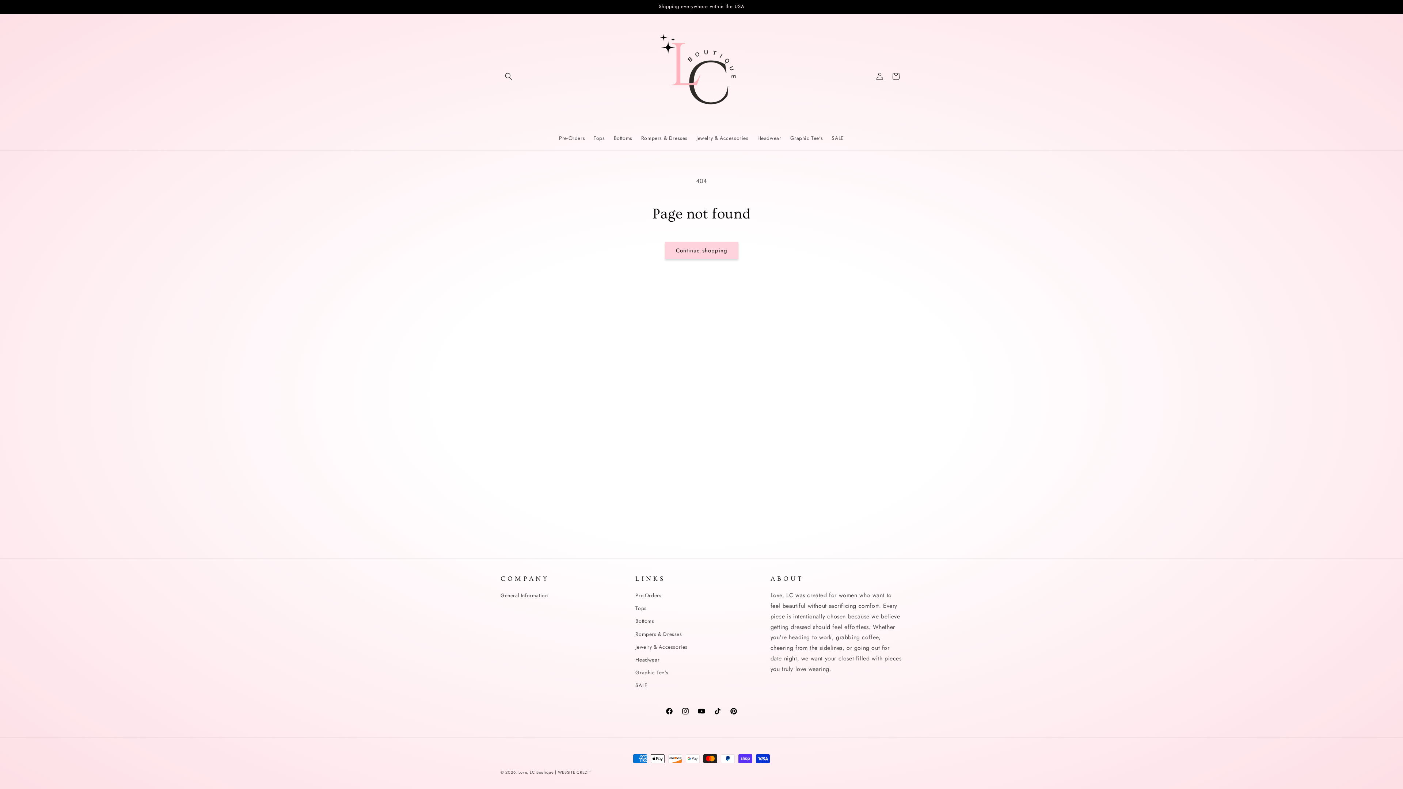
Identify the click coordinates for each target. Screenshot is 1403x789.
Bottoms (644, 621)
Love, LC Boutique (536, 772)
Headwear (647, 659)
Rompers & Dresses (658, 634)
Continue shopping (701, 251)
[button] (509, 76)
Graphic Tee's (651, 672)
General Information (524, 595)
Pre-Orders (648, 595)
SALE (641, 685)
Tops (640, 608)
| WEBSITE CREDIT (573, 772)
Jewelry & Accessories (661, 647)
